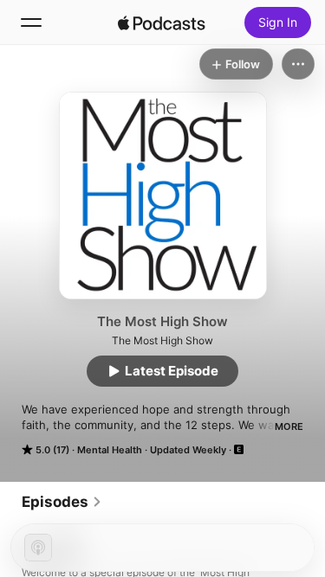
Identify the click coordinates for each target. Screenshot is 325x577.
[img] (162, 22)
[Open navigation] (31, 22)
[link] (62, 501)
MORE (289, 426)
